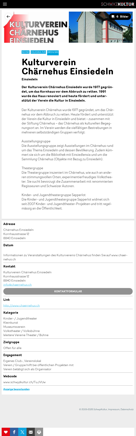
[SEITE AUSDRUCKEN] (39, 432)
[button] (5, 4)
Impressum (114, 409)
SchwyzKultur (117, 4)
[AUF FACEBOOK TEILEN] (14, 432)
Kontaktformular (68, 291)
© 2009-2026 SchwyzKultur (93, 409)
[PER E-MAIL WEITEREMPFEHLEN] (31, 432)
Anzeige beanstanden (16, 389)
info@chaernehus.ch (17, 284)
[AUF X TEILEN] (22, 432)
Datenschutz (127, 409)
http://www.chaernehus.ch (21, 305)
